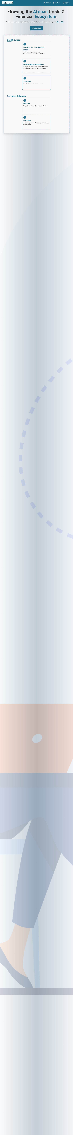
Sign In (67, 3)
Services (48, 3)
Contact (57, 3)
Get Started (36, 28)
